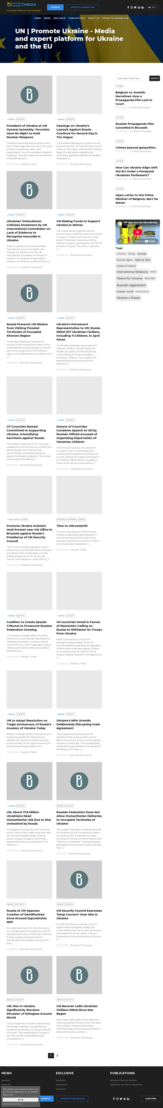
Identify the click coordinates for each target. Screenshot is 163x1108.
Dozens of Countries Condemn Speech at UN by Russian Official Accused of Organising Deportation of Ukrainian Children (76, 434)
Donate (55, 7)
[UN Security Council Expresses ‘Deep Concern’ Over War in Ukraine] (79, 880)
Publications (77, 18)
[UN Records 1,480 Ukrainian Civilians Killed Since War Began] (79, 975)
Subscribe (150, 1098)
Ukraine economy (142, 291)
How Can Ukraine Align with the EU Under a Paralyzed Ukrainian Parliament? (137, 171)
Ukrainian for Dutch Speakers (126, 1084)
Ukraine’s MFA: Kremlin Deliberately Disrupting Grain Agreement (78, 724)
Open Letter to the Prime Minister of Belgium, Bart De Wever (137, 198)
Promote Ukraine (66, 519)
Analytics (61, 1080)
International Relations (132, 272)
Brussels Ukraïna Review (123, 1080)
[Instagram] (132, 7)
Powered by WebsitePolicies (12, 1104)
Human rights (124, 260)
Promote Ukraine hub (82, 7)
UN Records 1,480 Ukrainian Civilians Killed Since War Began (77, 1009)
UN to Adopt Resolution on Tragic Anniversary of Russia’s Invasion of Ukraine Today (29, 724)
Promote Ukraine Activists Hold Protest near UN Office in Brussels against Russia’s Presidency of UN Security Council (29, 533)
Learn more (8, 1094)
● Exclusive (13, 519)
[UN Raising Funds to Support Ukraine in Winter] (79, 190)
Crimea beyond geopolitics (136, 147)
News (47, 18)
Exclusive (60, 18)
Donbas (141, 253)
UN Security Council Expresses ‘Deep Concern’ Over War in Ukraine (79, 914)
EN (153, 7)
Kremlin (153, 272)
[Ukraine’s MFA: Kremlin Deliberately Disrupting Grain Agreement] (79, 689)
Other (119, 86)
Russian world (125, 291)
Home (37, 18)
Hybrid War (143, 259)
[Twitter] (135, 7)
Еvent (24, 519)
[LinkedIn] (142, 7)
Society (21, 119)
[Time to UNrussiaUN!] (79, 495)
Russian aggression (131, 285)
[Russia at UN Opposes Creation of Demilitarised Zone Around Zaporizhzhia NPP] (29, 880)
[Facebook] (128, 7)
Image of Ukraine (126, 265)
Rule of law (150, 278)
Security (20, 904)
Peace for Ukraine (129, 278)
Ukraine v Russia (128, 298)
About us (93, 18)
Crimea (131, 254)
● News (11, 119)
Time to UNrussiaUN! (71, 526)
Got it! (20, 1100)
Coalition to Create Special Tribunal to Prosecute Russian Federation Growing (29, 625)
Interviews (61, 1084)
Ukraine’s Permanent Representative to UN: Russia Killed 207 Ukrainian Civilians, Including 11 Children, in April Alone (78, 332)
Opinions (61, 1089)
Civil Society (121, 254)
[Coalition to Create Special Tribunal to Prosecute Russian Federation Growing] (29, 591)
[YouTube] (139, 7)
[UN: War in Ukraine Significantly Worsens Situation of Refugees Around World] (29, 975)
